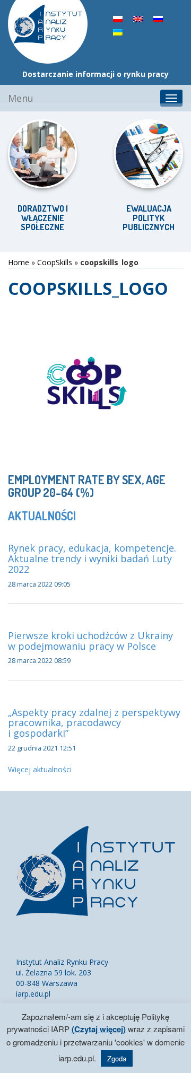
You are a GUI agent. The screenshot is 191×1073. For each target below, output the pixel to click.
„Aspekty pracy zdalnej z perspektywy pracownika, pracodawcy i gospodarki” (94, 723)
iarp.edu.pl (33, 994)
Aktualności (42, 515)
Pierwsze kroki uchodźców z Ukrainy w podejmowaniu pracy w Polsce (90, 640)
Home (18, 262)
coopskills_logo (88, 288)
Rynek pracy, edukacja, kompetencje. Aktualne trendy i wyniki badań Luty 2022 (92, 558)
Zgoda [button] (116, 1058)
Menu (20, 98)
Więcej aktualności (40, 769)
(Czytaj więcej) (99, 1029)
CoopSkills (54, 262)
